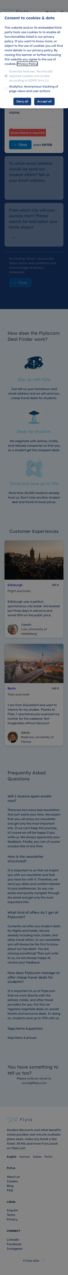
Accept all (44, 101)
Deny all (22, 101)
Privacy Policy (27, 64)
